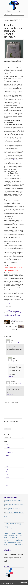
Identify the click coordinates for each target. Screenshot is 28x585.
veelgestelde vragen (10, 542)
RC (14, 535)
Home (5, 19)
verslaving (6, 544)
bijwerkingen (19, 523)
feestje (12, 314)
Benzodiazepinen (9, 452)
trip (17, 537)
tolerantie (14, 315)
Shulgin (5, 537)
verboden (19, 542)
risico (17, 535)
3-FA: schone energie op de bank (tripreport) (14, 512)
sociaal (11, 315)
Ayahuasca (8, 447)
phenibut (20, 314)
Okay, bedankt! (23, 582)
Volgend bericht (13, 325)
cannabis (6, 525)
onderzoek (19, 533)
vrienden (16, 544)
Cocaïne (7, 458)
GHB (6, 463)
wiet (22, 544)
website (5, 426)
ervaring (5, 314)
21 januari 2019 (20, 342)
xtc (5, 546)
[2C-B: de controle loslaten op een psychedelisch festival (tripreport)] (21, 328)
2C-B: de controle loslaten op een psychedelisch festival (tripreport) (11, 328)
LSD (6, 471)
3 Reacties (17, 311)
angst (11, 523)
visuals (11, 544)
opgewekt (16, 314)
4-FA (6, 488)
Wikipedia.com (16, 159)
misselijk (12, 533)
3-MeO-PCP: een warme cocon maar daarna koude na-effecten (13, 505)
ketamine (12, 531)
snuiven (10, 537)
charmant (11, 312)
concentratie (15, 525)
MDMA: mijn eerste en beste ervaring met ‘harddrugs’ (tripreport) (13, 501)
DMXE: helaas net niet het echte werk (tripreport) (12, 509)
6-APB (7, 490)
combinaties (16, 312)
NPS (15, 533)
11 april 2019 (19, 383)
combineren (21, 312)
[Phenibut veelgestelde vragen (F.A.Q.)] (7, 323)
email (11, 421)
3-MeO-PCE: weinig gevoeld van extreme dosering (12, 515)
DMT (6, 460)
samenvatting (6, 315)
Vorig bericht (14, 320)
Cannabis (7, 455)
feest (9, 529)
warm (19, 544)
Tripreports (11, 311)
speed (13, 537)
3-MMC (7, 485)
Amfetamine (8, 450)
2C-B (6, 482)
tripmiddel (6, 540)
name (7, 416)
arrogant (7, 312)
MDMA (7, 474)
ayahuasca (14, 523)
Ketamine (7, 466)
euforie (9, 314)
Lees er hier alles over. (9, 583)
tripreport (19, 315)
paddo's (6, 535)
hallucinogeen (6, 531)
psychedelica (11, 535)
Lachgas (7, 469)
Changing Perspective (14, 5)
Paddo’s (7, 477)
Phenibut (9, 19)
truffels (21, 540)
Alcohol (7, 444)
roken (20, 535)
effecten (11, 527)
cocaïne (11, 525)
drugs (6, 527)
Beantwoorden (10, 353)
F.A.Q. (6, 529)
